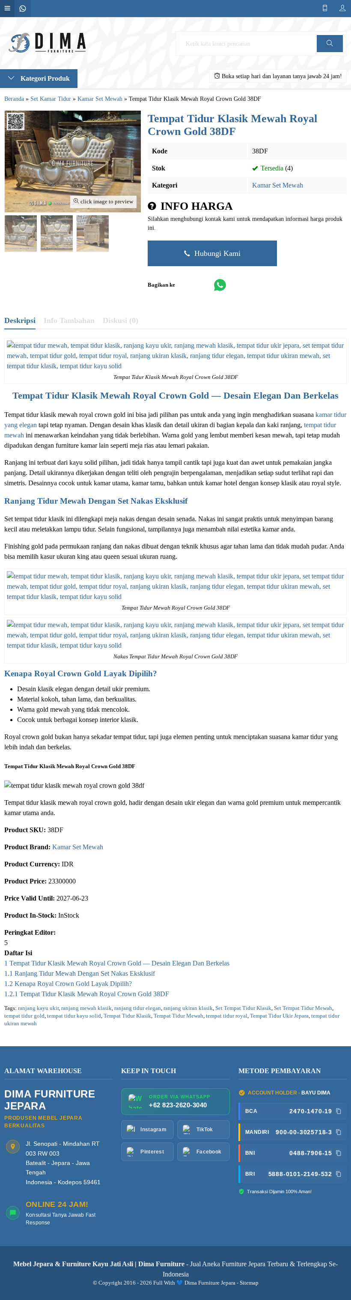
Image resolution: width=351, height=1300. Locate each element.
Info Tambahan (69, 320)
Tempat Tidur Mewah (178, 1016)
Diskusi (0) (120, 320)
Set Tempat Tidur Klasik (243, 1008)
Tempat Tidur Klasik (127, 1016)
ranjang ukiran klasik (188, 1008)
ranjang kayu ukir (38, 1008)
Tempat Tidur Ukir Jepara (279, 1016)
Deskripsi (20, 320)
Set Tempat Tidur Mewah (303, 1008)
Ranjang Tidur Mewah (45, 500)
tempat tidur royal (226, 1016)
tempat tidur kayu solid (74, 1016)
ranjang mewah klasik (86, 1008)
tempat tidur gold (24, 1016)
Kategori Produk (44, 78)
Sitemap (249, 1283)
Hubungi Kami (216, 253)
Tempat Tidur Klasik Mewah (71, 395)
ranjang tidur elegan (137, 1008)
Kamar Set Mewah (277, 185)
